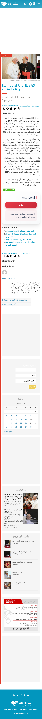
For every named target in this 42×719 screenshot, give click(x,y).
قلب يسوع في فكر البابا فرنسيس (22, 562)
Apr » (10, 431)
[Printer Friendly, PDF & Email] (9, 190)
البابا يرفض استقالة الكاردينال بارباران (20, 231)
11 (6, 419)
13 (16, 419)
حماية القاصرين (6, 56)
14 (21, 419)
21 (21, 423)
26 (11, 427)
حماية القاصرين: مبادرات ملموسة (18, 239)
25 (6, 427)
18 (6, 423)
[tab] (12, 601)
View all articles (8, 278)
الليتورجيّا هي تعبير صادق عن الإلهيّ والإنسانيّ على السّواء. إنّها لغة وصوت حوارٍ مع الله (13, 496)
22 (26, 423)
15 (26, 419)
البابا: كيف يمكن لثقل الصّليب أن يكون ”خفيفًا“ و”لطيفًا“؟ (23, 553)
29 (26, 427)
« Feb (6, 431)
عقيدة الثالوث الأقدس (18, 583)
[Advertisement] (21, 30)
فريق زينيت (35, 106)
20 (16, 423)
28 (21, 427)
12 (11, 419)
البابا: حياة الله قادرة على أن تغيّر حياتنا (23, 541)
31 (35, 427)
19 (11, 423)
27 (16, 427)
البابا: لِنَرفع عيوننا (17, 572)
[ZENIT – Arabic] (11, 4)
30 (31, 427)
